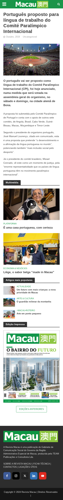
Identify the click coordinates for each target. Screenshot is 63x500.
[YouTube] (42, 475)
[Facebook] (7, 475)
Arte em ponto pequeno (29, 313)
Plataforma (10, 224)
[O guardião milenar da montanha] (9, 302)
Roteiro (30, 310)
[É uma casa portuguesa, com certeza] (31, 204)
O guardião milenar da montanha (34, 302)
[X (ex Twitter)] (25, 475)
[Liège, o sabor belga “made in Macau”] (31, 248)
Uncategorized (30, 37)
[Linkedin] (33, 475)
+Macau (21, 310)
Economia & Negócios (15, 268)
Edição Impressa (15, 324)
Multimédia (12, 182)
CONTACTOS (10, 467)
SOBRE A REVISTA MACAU (17, 463)
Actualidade (24, 286)
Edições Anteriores (31, 409)
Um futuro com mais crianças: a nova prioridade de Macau (36, 291)
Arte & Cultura (25, 298)
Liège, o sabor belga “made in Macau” (28, 272)
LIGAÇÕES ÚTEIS (28, 467)
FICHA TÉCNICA (41, 463)
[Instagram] (16, 475)
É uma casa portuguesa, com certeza (28, 227)
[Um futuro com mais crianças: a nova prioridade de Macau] (9, 290)
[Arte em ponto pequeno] (9, 314)
